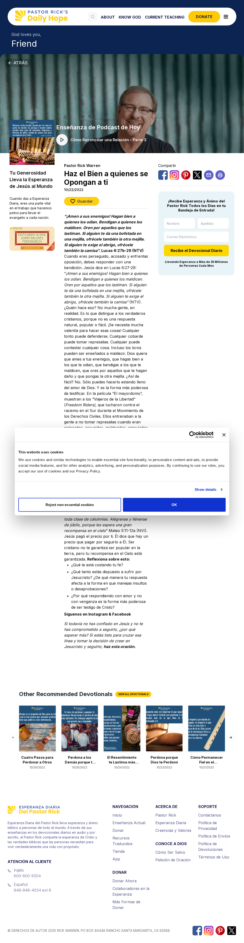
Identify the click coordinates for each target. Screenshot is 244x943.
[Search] (92, 16)
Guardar (85, 201)
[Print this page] (220, 175)
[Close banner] (224, 434)
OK (174, 504)
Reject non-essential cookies (70, 504)
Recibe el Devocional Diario (196, 250)
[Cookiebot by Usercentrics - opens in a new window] (193, 434)
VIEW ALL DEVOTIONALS (133, 694)
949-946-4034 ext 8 (32, 890)
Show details (205, 489)
